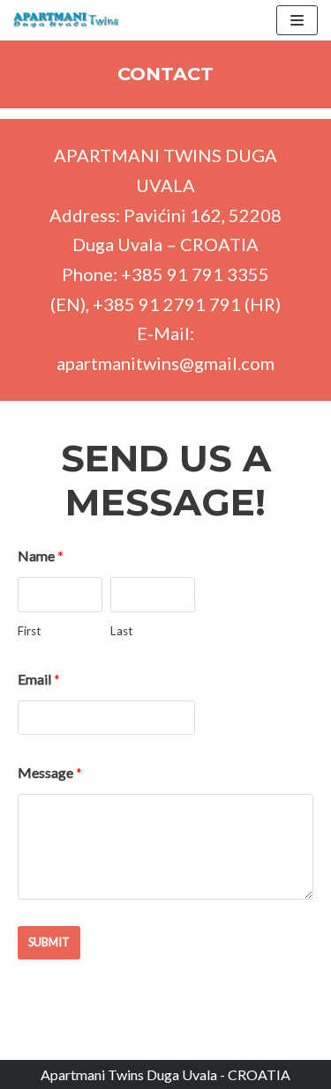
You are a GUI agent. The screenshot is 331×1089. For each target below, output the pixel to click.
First (29, 631)
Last (121, 631)
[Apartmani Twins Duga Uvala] (66, 20)
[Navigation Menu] (297, 20)
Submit (49, 942)
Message (50, 772)
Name (41, 555)
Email (39, 678)
